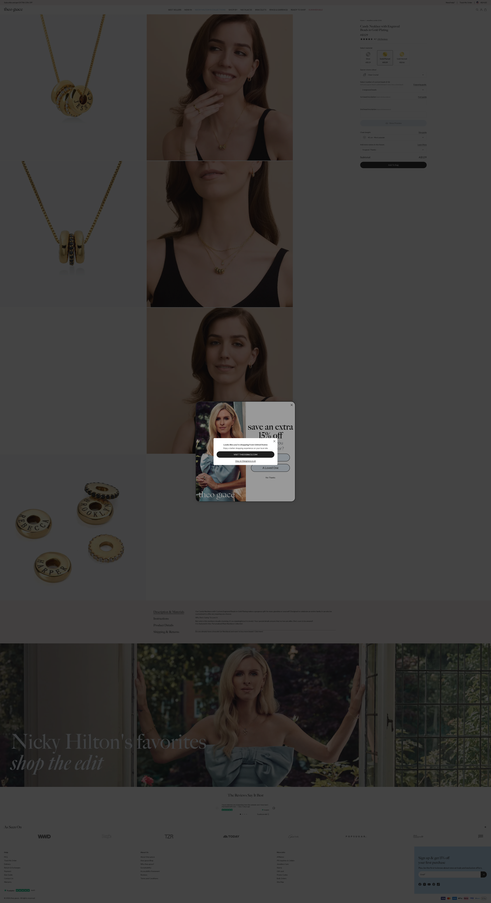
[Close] (274, 441)
